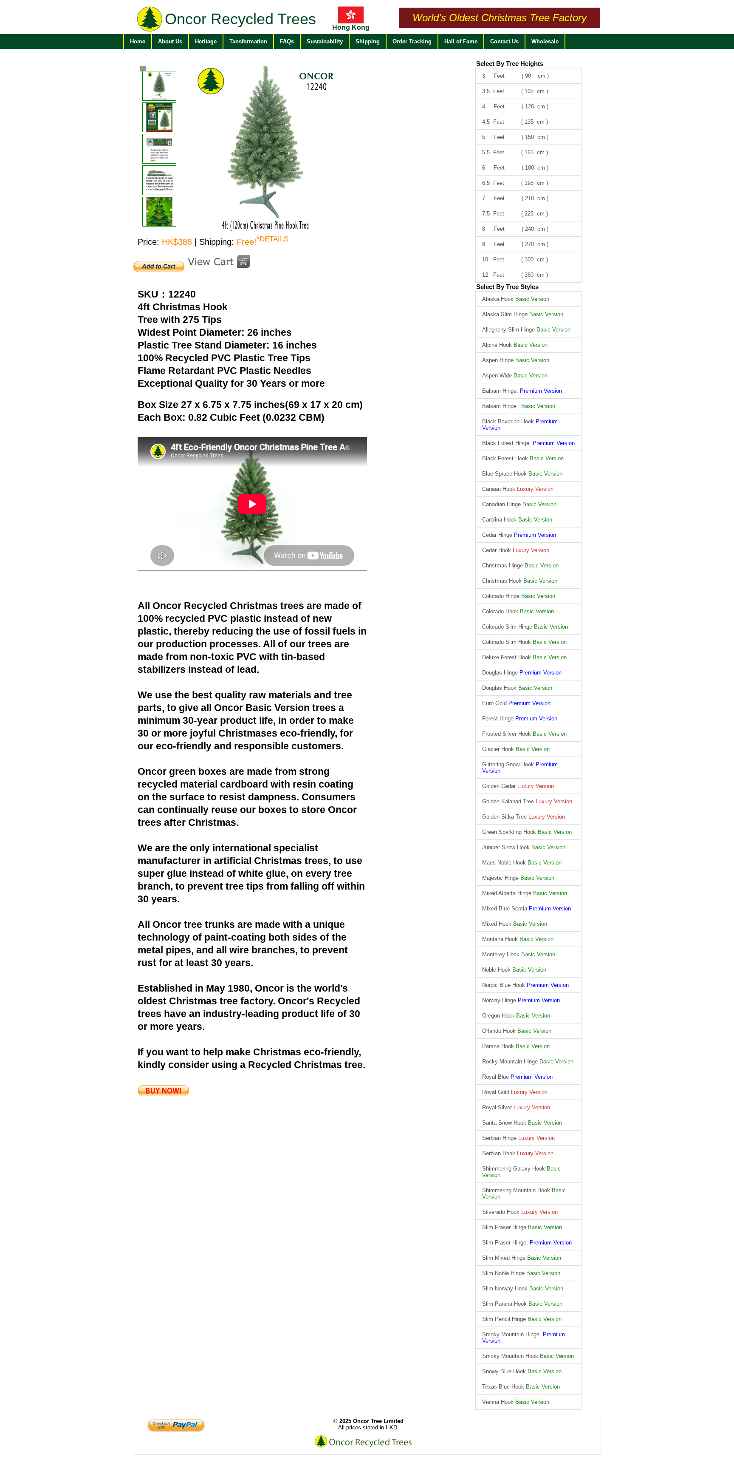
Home (137, 41)
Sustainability (325, 41)
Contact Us (504, 41)
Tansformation (248, 41)
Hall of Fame (460, 41)
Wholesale (545, 41)
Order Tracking (412, 41)
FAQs (287, 41)
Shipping (368, 41)
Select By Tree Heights (509, 63)
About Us (170, 41)
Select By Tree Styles (507, 286)
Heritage (206, 41)
